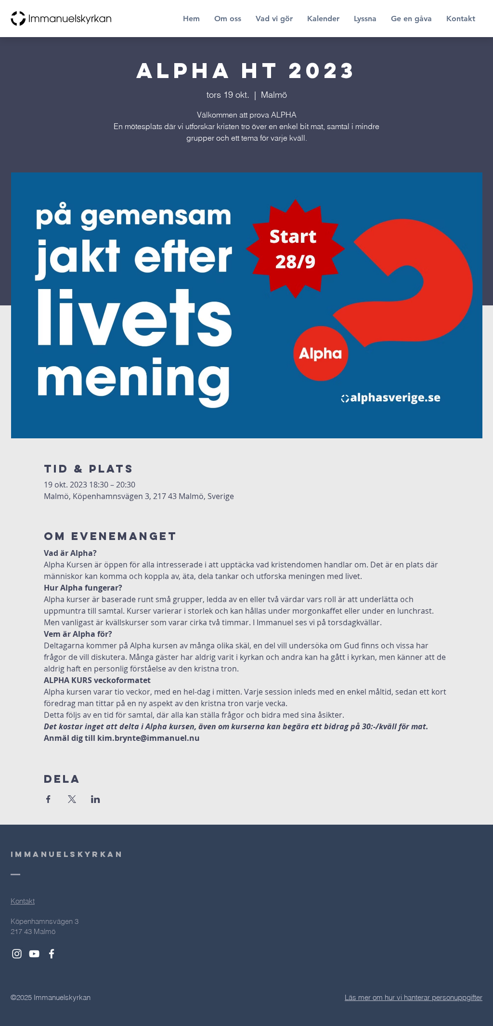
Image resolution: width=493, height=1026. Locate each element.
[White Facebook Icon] (51, 953)
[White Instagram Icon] (17, 953)
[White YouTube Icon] (34, 953)
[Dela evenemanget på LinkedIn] (95, 799)
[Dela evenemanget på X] (72, 799)
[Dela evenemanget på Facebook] (48, 799)
